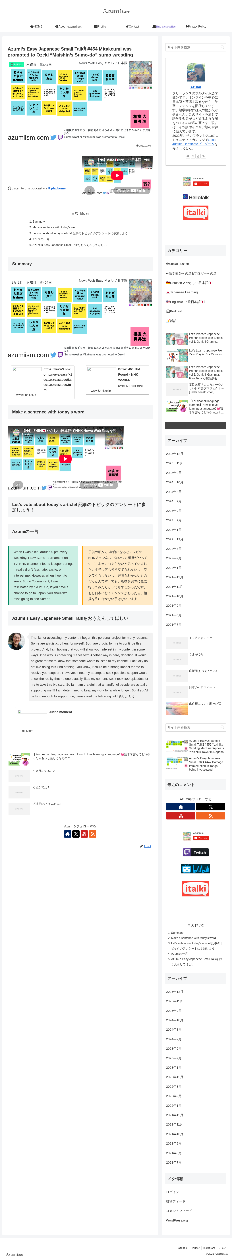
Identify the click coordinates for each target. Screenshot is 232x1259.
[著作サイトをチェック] (67, 834)
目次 (75, 213)
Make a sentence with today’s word (54, 227)
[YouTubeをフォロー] (84, 834)
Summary (38, 221)
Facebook (182, 1247)
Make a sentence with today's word (193, 938)
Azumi (195, 87)
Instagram (209, 1247)
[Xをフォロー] (76, 834)
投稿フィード (176, 1201)
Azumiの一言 (40, 239)
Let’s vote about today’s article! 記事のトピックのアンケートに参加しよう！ (81, 233)
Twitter (196, 1247)
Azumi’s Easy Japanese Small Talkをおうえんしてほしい (69, 244)
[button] (222, 47)
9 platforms (57, 188)
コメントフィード (179, 1211)
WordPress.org (177, 1220)
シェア (222, 1247)
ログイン (172, 1192)
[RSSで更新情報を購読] (92, 834)
